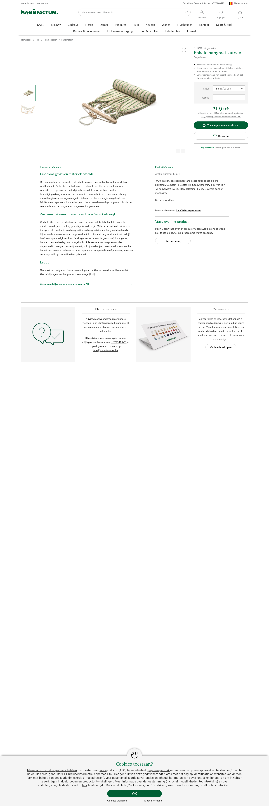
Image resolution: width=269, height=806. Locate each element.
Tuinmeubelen (50, 39)
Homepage (26, 39)
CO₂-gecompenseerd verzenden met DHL (221, 116)
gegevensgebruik (158, 770)
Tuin (37, 39)
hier (84, 785)
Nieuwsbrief (42, 3)
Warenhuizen (27, 3)
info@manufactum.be (105, 350)
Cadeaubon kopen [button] (220, 347)
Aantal (205, 97)
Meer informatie (153, 800)
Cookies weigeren (117, 800)
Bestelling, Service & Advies (204, 3)
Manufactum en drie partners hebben (52, 770)
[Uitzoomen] (178, 151)
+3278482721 (119, 342)
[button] (183, 50)
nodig (104, 770)
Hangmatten (67, 39)
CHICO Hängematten (188, 210)
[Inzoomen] (183, 151)
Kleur (206, 88)
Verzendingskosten (234, 113)
